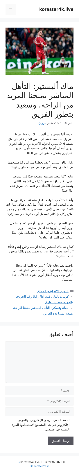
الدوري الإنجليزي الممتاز (53, 291)
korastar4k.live (56, 9)
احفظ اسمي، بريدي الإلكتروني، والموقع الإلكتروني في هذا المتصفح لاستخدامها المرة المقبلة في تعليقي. (41, 424)
